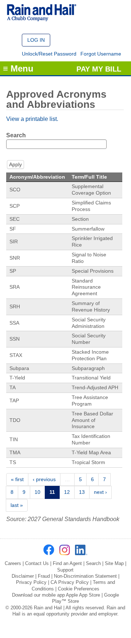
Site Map (114, 563)
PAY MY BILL (98, 69)
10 (37, 492)
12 (67, 492)
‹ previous (44, 479)
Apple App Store (83, 595)
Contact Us (37, 563)
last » (17, 505)
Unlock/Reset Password (49, 54)
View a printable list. (32, 119)
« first (17, 479)
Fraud (44, 576)
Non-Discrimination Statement (85, 576)
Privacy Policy (31, 582)
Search (16, 135)
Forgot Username (100, 54)
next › (100, 492)
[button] (36, 40)
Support (65, 570)
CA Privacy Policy (70, 582)
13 (82, 492)
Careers (13, 563)
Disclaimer (23, 576)
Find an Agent (67, 563)
